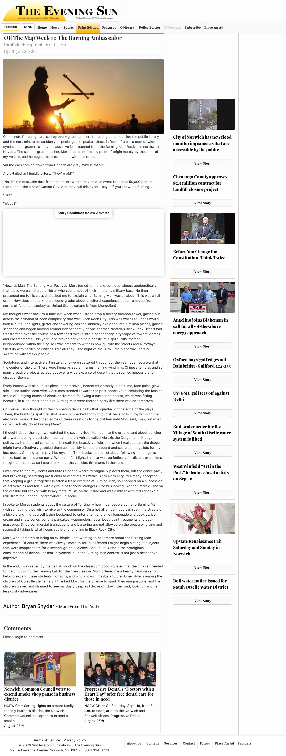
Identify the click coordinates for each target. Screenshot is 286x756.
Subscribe (10, 26)
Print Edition (88, 27)
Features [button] (109, 27)
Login (28, 26)
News (54, 27)
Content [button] (153, 743)
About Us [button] (134, 743)
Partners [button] (245, 743)
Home (42, 27)
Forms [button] (205, 743)
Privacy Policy (75, 740)
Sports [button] (68, 27)
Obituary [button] (127, 27)
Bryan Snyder (38, 606)
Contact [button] (189, 743)
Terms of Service (46, 740)
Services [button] (171, 743)
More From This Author (80, 606)
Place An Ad (213, 27)
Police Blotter (150, 27)
